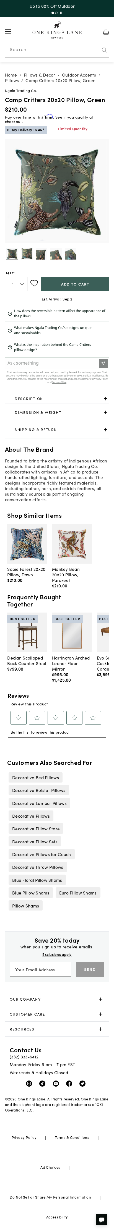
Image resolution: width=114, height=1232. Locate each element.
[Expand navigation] (12, 31)
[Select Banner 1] (56, 13)
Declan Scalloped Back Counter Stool (26, 660)
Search (18, 49)
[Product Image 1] (27, 254)
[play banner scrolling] (61, 13)
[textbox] (16, 284)
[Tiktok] (43, 1083)
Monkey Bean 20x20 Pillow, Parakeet (66, 574)
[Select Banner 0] (52, 13)
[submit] (104, 50)
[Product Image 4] (70, 254)
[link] (57, 399)
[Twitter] (83, 1083)
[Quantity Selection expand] (22, 284)
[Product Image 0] (12, 254)
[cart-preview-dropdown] (106, 32)
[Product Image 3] (56, 254)
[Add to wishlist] (34, 283)
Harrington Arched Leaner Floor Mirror (71, 663)
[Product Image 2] (41, 254)
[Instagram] (30, 1083)
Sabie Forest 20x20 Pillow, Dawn (26, 571)
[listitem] (35, 777)
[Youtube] (57, 1083)
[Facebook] (70, 1083)
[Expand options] (105, 399)
